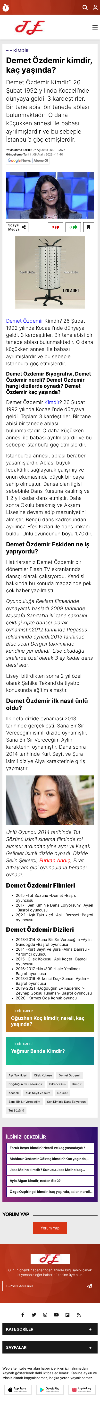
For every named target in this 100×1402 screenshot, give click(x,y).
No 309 (62, 1093)
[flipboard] (67, 1315)
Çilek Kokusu (43, 1075)
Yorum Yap (50, 1228)
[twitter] (34, 1315)
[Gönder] (91, 1286)
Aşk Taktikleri (17, 1075)
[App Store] (18, 1390)
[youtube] (56, 1315)
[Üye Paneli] (93, 7)
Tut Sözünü (16, 1110)
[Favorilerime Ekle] (88, 227)
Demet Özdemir (24, 321)
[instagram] (45, 1315)
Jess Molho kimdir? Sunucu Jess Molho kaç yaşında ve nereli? (46, 1170)
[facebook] (22, 1315)
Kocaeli (13, 1093)
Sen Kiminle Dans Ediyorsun (66, 1101)
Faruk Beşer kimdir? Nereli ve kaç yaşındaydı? (47, 1148)
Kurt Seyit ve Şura (37, 1093)
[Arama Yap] (83, 7)
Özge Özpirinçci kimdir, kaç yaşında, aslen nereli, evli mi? (50, 1191)
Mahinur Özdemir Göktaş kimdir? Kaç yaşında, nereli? (48, 1159)
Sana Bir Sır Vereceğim (24, 1101)
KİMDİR (21, 50)
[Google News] (28, 160)
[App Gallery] (82, 1390)
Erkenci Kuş (57, 1084)
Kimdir (51, 402)
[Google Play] (50, 1390)
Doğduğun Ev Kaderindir (25, 1084)
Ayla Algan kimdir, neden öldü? (35, 1181)
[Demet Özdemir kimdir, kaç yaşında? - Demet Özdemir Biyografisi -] (30, 26)
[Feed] (78, 1315)
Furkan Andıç (54, 860)
